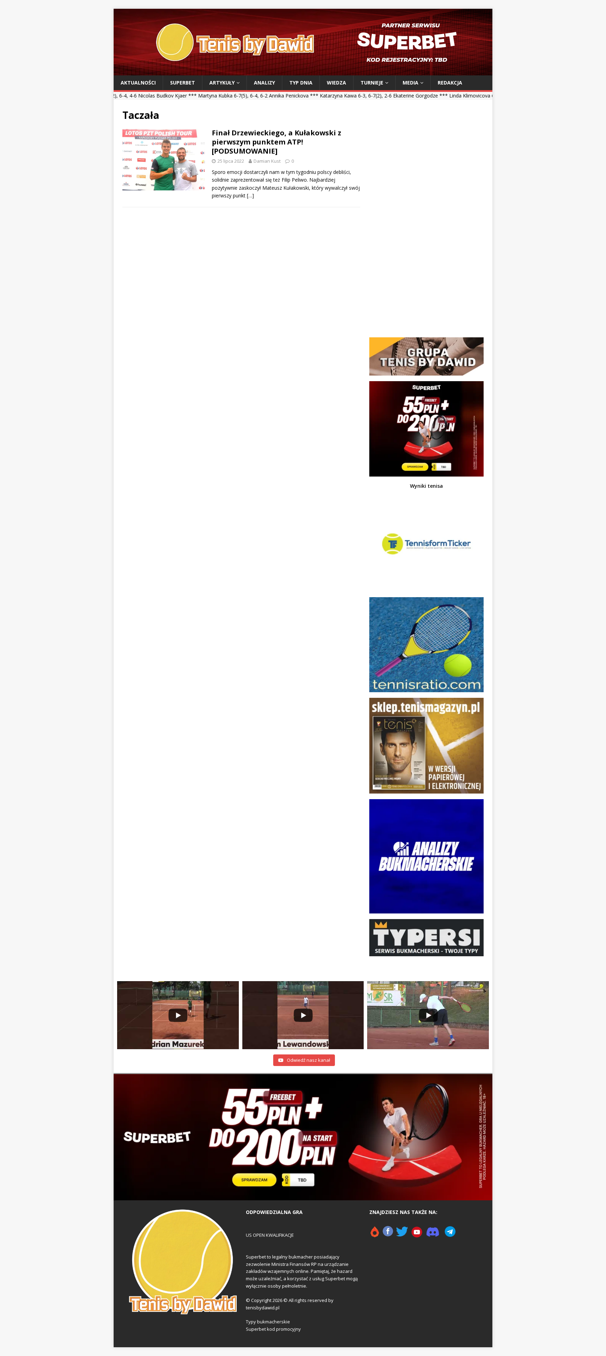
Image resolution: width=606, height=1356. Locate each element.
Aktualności (138, 82)
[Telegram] (450, 1235)
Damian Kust (267, 161)
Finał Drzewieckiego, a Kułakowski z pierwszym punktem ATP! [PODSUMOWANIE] (276, 142)
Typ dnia (300, 82)
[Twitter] (402, 1235)
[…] (250, 195)
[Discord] (432, 1235)
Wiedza (336, 82)
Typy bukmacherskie (268, 1321)
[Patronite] (374, 1235)
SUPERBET (182, 82)
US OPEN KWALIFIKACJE (270, 1235)
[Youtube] (417, 1235)
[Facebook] (388, 1235)
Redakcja (450, 82)
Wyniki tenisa (426, 486)
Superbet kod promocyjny (273, 1329)
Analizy (264, 82)
